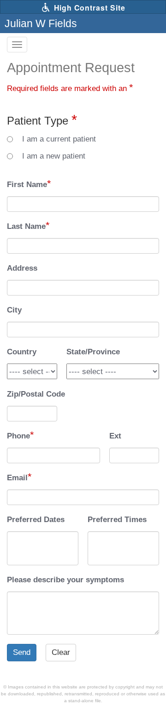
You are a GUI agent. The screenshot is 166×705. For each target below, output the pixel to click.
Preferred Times (117, 519)
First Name (27, 184)
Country (21, 351)
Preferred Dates (36, 519)
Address (22, 268)
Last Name (26, 226)
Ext (115, 436)
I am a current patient (59, 139)
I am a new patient (53, 156)
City (14, 310)
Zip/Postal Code (36, 394)
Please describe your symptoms (65, 579)
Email (17, 477)
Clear (61, 652)
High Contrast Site (88, 7)
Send (21, 652)
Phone (18, 436)
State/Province (93, 351)
